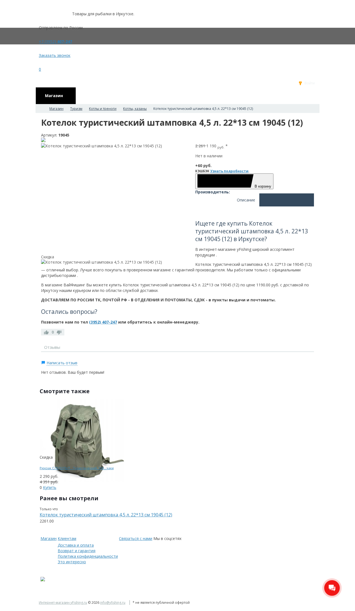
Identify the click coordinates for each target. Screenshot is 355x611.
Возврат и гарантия (76, 550)
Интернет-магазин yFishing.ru (63, 602)
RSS (312, 356)
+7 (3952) (55, 41)
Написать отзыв (62, 362)
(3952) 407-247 (103, 322)
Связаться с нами (135, 538)
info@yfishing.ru (112, 602)
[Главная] (40, 108)
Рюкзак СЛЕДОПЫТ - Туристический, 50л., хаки (77, 468)
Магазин (48, 538)
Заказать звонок (54, 55)
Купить (49, 487)
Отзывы (52, 347)
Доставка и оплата (76, 545)
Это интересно (72, 561)
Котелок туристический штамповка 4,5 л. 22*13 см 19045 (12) (106, 515)
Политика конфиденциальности (88, 556)
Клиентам (67, 538)
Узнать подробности (229, 171)
